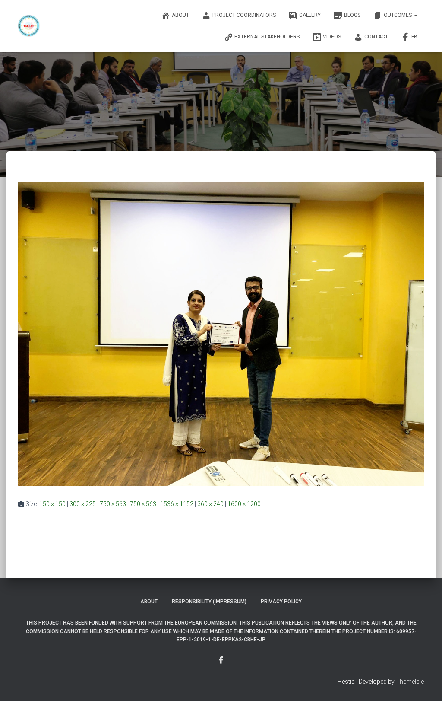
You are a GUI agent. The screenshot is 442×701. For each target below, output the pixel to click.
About (180, 15)
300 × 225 (82, 503)
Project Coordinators (244, 15)
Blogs (352, 15)
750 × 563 (113, 503)
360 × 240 (210, 503)
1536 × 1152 (176, 503)
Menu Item (221, 660)
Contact (376, 37)
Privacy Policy (281, 602)
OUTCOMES (398, 15)
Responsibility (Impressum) (209, 602)
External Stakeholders (267, 37)
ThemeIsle (410, 681)
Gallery (310, 15)
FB (414, 37)
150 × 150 (52, 503)
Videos (332, 37)
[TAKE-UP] (29, 26)
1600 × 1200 (244, 503)
